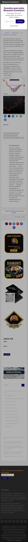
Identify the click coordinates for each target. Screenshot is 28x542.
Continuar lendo (14, 26)
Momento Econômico (10, 2)
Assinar (20, 21)
